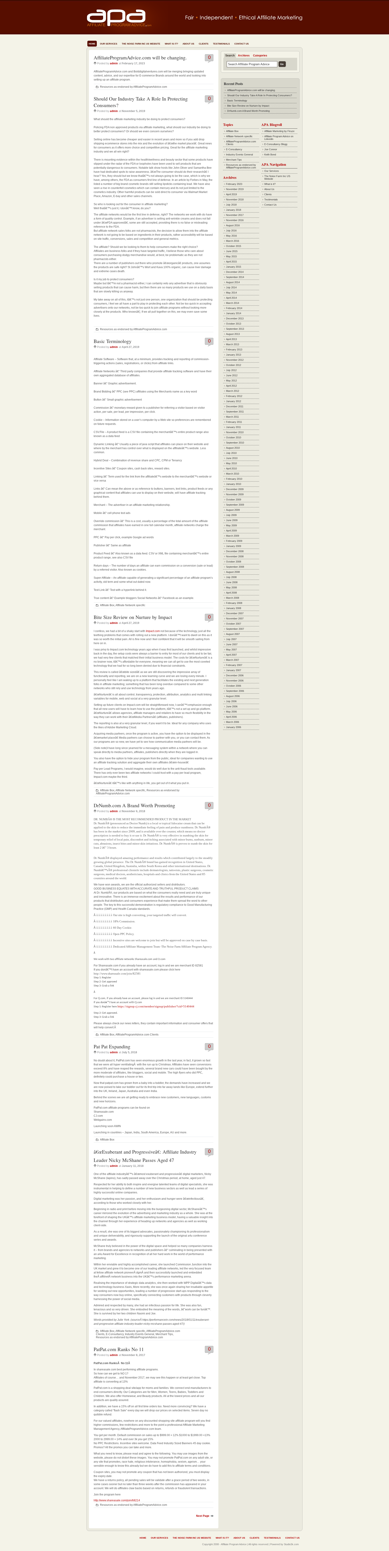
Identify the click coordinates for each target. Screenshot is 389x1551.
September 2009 (235, 504)
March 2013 (232, 344)
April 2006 (231, 716)
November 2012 (235, 360)
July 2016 (231, 230)
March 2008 (232, 597)
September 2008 (235, 566)
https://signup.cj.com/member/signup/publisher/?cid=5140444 (156, 1006)
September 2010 (235, 442)
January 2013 (233, 354)
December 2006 (235, 675)
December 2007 (235, 613)
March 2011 (232, 416)
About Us (188, 44)
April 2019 (231, 194)
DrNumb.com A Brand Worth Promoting (134, 805)
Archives (244, 55)
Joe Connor (270, 149)
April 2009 (231, 530)
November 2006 (235, 680)
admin (114, 63)
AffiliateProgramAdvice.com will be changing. (140, 57)
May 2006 (231, 711)
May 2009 (231, 525)
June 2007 (231, 644)
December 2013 (235, 318)
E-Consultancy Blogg (275, 144)
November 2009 (235, 494)
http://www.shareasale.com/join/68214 (117, 1500)
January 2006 (233, 727)
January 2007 (233, 670)
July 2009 (231, 515)
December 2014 (235, 272)
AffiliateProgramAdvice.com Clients (136, 1034)
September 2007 (235, 629)
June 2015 (231, 251)
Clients (203, 44)
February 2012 (234, 396)
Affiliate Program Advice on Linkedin (278, 137)
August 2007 (233, 634)
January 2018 (233, 209)
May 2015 (231, 256)
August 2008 (233, 572)
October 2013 (233, 323)
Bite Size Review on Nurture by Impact (133, 617)
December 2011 (234, 406)
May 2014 (231, 292)
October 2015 (233, 246)
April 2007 (231, 654)
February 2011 (234, 422)
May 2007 (231, 649)
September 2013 (235, 328)
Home (92, 44)
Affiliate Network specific (130, 605)
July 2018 (231, 204)
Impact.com (153, 631)
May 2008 (231, 587)
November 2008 (235, 556)
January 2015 (233, 266)
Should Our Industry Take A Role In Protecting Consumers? (259, 95)
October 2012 (233, 365)
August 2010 (233, 447)
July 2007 (231, 639)
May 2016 (231, 235)
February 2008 (234, 603)
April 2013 (231, 339)
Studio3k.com (291, 1544)
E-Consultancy (115, 1334)
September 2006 (235, 691)
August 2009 (233, 510)
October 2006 (233, 685)
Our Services (108, 44)
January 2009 (233, 546)
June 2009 (231, 520)
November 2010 (235, 432)
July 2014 (231, 287)
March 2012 (232, 391)
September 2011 (235, 411)
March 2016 (232, 241)
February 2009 (234, 541)
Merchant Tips (164, 1334)
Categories (260, 55)
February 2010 (234, 478)
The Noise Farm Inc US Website (141, 44)
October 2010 (233, 437)
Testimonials (221, 44)
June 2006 (231, 706)
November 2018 (235, 199)
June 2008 (231, 582)
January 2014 (233, 313)
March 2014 (232, 303)
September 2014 (235, 277)
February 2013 (234, 349)
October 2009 (233, 499)
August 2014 (233, 282)
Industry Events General (139, 1334)
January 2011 (233, 427)
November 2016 (235, 220)
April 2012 (231, 385)
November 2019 (235, 189)
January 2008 (233, 608)
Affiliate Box (107, 605)
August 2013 (233, 334)
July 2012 (231, 370)
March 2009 (232, 535)
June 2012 (231, 375)
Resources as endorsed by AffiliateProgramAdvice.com (133, 86)
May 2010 (231, 463)
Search (230, 55)
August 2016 (233, 225)
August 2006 (233, 696)
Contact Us (241, 44)
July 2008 (231, 577)
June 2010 (231, 458)
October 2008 (233, 561)
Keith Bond (270, 154)
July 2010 (231, 453)
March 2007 (232, 660)
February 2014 (234, 308)
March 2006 (232, 722)
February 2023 (234, 184)
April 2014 (231, 297)
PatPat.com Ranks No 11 (119, 1349)
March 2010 (232, 473)
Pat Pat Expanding (112, 1046)
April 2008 (231, 592)
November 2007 (235, 618)
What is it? (171, 44)
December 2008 (235, 551)
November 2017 (235, 215)
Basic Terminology (112, 341)
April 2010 (231, 468)
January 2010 (233, 484)
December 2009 (235, 489)
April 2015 (231, 261)
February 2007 (234, 665)
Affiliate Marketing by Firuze (279, 131)
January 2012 (233, 401)
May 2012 (231, 380)
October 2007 (233, 623)
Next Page (202, 1515)
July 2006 (231, 701)
